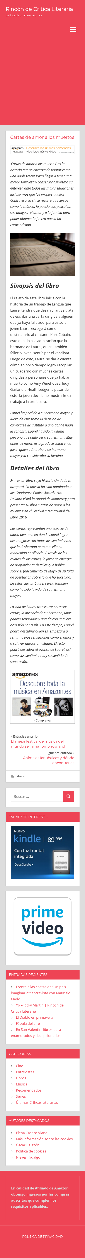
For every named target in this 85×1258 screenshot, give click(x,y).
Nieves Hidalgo (28, 1157)
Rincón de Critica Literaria (39, 9)
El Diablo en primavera (34, 1017)
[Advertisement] (42, 80)
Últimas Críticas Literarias (37, 1102)
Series (21, 1096)
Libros (20, 776)
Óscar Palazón (27, 1145)
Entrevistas (25, 1072)
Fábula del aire (28, 1023)
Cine (19, 1065)
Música (21, 1084)
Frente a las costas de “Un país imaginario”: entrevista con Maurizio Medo (40, 993)
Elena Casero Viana (31, 1133)
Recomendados (29, 1090)
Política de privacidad (42, 1237)
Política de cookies (31, 1151)
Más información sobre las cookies (44, 1139)
